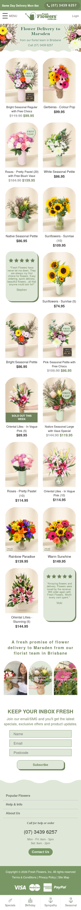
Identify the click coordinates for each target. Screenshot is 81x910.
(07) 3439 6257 (64, 5)
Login (75, 16)
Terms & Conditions (24, 877)
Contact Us (40, 852)
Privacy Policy (47, 877)
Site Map (63, 877)
